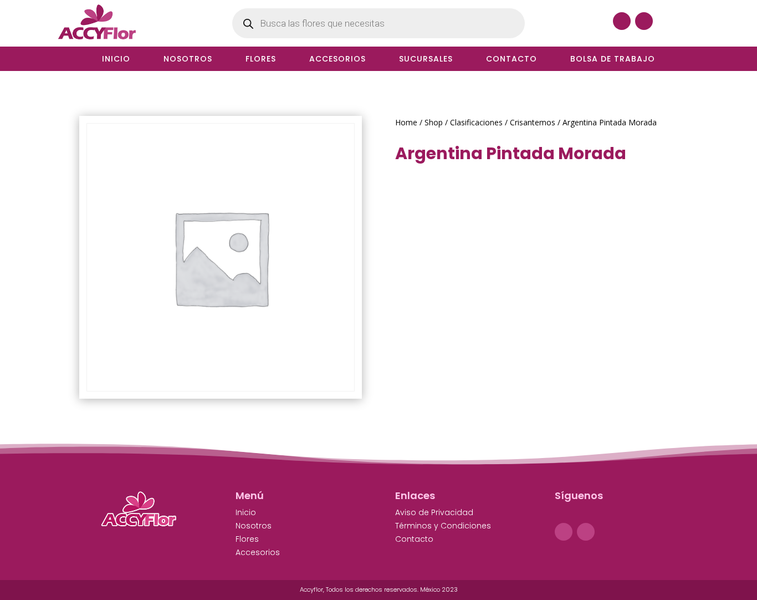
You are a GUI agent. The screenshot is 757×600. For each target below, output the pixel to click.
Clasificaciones (476, 122)
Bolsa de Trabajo (612, 59)
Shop (433, 122)
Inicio (116, 59)
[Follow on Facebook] (622, 21)
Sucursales (426, 59)
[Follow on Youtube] (644, 21)
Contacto (511, 59)
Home (406, 122)
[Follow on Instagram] (586, 532)
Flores (260, 59)
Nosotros (187, 59)
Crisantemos (532, 122)
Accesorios (337, 59)
